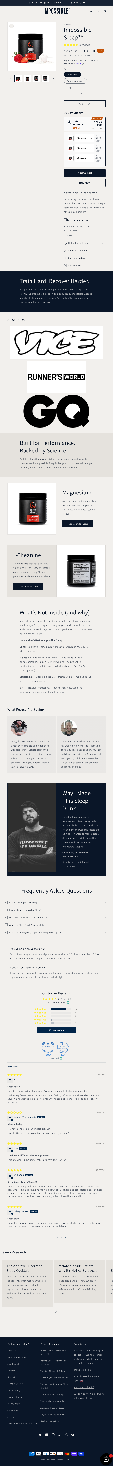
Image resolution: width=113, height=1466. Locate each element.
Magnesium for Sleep (78, 523)
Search (10, 1417)
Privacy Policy (13, 1403)
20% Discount (78, 124)
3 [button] (57, 1237)
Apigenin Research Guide (52, 1408)
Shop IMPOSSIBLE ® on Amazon (22, 1423)
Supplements (13, 1364)
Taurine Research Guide (51, 1394)
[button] (9, 11)
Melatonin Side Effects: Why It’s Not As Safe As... (78, 1268)
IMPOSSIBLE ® (52, 1459)
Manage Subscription (17, 1357)
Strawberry (72, 74)
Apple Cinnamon (75, 81)
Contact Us (12, 1410)
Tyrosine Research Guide (52, 1401)
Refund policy (13, 1390)
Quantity (67, 87)
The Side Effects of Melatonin (54, 1371)
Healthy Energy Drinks (51, 1421)
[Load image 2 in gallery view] (27, 78)
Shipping (67, 55)
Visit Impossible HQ (84, 1387)
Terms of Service (15, 1383)
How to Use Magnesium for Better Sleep (53, 1352)
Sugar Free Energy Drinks (52, 1414)
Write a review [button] (56, 1030)
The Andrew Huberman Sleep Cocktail (24, 1268)
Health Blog (13, 1377)
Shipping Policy (14, 1397)
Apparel (11, 1370)
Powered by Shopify (64, 1459)
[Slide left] (10, 78)
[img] (14, 1075)
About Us (11, 1350)
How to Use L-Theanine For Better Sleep (53, 1362)
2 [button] (52, 1237)
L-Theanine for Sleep (28, 586)
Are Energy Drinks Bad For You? (55, 1377)
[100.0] (48, 1047)
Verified (55, 1058)
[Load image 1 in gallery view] (18, 78)
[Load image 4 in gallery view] (45, 78)
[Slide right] (53, 78)
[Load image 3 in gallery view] (36, 78)
